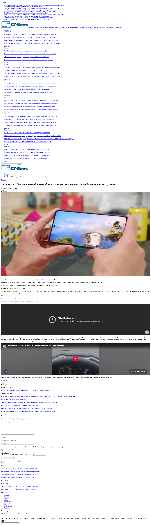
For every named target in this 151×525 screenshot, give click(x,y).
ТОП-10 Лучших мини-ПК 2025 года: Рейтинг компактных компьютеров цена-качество (30, 103)
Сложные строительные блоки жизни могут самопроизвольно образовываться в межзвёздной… (33, 67)
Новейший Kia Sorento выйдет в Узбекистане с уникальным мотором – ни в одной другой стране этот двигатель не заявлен (38, 396)
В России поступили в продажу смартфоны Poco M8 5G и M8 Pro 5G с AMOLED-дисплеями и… (33, 43)
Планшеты (7, 81)
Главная (6, 30)
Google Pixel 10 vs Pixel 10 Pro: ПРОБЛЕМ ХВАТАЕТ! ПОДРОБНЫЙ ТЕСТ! (27, 133)
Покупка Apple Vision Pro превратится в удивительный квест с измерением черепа (25, 390)
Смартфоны (7, 31)
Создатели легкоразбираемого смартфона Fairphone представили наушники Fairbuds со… (30, 125)
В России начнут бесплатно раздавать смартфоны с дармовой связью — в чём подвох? (30, 11)
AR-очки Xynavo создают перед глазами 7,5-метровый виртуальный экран (26, 16)
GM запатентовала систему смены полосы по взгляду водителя (23, 6)
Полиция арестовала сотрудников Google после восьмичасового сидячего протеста (29, 119)
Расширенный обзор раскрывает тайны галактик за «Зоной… (19, 474)
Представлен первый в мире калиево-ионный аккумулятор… (19, 489)
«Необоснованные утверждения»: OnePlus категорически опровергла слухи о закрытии (30, 10)
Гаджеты (6, 48)
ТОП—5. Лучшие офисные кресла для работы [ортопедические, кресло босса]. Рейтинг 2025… (32, 136)
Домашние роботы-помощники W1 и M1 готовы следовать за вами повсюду (27, 152)
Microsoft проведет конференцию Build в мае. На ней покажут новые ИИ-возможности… (30, 122)
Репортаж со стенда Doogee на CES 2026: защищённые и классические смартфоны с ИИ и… (32, 40)
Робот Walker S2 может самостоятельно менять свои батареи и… (20, 468)
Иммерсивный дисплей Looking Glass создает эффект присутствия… (21, 471)
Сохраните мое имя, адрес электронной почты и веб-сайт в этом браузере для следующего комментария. (33, 447)
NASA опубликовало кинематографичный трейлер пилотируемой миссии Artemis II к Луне (31, 8)
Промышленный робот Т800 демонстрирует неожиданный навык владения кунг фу (29, 19)
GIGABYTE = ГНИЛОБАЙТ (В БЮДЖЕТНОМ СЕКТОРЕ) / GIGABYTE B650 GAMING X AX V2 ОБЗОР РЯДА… (39, 139)
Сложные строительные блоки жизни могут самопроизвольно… (20, 299)
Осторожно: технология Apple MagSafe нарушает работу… (18, 477)
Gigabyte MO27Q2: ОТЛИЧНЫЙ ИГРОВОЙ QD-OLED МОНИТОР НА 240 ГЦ (28, 142)
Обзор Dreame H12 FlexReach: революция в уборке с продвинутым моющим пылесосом (30, 116)
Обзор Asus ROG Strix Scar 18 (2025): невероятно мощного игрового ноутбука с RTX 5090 (31, 100)
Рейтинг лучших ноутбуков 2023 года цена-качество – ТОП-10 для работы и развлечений (31, 109)
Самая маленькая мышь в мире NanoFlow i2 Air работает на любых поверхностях (28, 17)
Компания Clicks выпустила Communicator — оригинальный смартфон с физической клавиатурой (33, 14)
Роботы (6, 146)
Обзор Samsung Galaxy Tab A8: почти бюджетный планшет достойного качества (28, 92)
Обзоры (6, 113)
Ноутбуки (7, 97)
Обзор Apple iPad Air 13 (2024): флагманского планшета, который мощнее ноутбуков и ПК (31, 86)
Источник (4, 380)
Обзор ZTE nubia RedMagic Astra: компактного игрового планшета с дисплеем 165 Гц (29, 83)
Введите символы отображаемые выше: (21, 454)
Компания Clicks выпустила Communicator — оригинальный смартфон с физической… (30, 54)
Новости (6, 64)
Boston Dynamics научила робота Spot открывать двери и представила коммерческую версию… (32, 76)
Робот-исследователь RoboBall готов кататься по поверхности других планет (27, 155)
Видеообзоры (8, 130)
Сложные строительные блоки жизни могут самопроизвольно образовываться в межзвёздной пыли (34, 5)
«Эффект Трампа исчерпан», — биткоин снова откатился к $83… (20, 486)
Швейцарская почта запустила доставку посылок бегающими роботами (25, 158)
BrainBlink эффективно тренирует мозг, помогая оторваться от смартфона (26, 13)
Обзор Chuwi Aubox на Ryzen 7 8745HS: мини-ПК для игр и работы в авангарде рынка (30, 106)
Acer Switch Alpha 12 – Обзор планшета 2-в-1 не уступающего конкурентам (26, 89)
